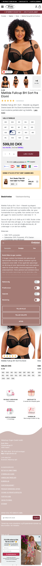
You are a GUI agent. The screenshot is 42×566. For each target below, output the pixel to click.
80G (7, 372)
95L (33, 375)
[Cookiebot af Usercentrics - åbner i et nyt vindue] (31, 243)
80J (16, 372)
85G (29, 372)
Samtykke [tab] (7, 248)
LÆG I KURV (28, 154)
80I (12, 372)
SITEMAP (4, 504)
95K (29, 375)
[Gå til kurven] (40, 6)
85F (24, 372)
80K (20, 372)
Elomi (17, 16)
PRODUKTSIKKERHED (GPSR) (10, 489)
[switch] (37, 287)
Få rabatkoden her (11, 554)
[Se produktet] (6, 181)
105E (13, 378)
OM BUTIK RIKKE (6, 500)
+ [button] (13, 154)
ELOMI (3, 90)
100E (3, 378)
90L (16, 375)
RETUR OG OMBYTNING (9, 470)
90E (7, 375)
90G (11, 375)
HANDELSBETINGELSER (8, 477)
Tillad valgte (21, 315)
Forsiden (3, 16)
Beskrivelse (6, 196)
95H (39, 375)
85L (3, 375)
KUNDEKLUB (5, 481)
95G (24, 375)
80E (3, 372)
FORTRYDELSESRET (7, 485)
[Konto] (36, 6)
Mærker (11, 16)
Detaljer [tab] (21, 248)
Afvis (21, 321)
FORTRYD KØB (6, 496)
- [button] (5, 154)
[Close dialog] (39, 537)
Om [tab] (34, 248)
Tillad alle (21, 309)
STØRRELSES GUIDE (7, 474)
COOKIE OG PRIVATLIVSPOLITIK (11, 492)
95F (20, 375)
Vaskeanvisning (23, 196)
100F (8, 378)
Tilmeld (36, 517)
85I (33, 372)
